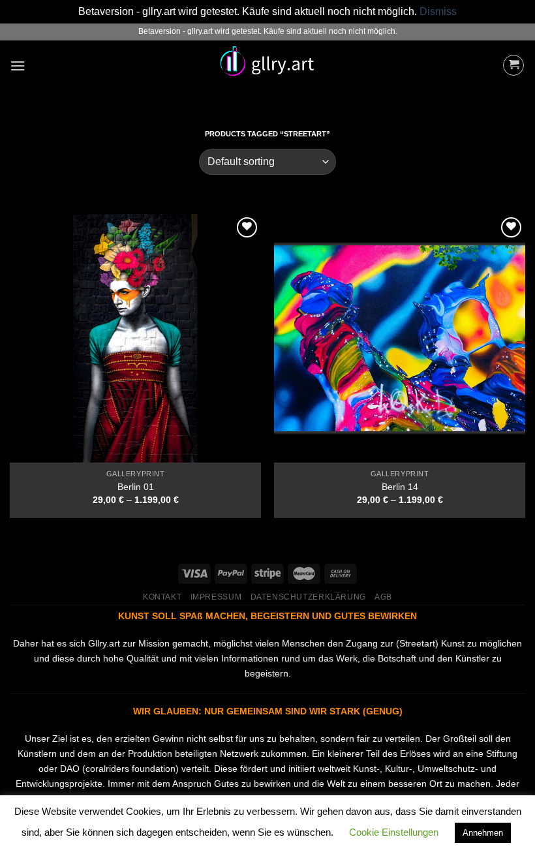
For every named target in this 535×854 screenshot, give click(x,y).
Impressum (216, 597)
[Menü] (17, 66)
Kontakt (162, 597)
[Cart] (513, 65)
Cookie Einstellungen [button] (393, 832)
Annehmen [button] (483, 833)
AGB (383, 597)
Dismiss (438, 11)
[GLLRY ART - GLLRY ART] (267, 65)
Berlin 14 (400, 486)
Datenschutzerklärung (308, 597)
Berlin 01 (135, 486)
